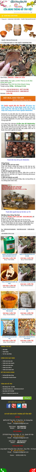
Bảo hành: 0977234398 (8, 391)
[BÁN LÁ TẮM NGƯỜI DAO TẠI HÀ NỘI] (26, 244)
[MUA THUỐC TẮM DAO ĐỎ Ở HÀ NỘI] (26, 299)
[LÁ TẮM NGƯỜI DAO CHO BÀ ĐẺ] (26, 272)
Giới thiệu (5, 349)
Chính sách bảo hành (8, 365)
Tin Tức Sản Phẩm (7, 354)
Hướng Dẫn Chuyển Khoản (9, 377)
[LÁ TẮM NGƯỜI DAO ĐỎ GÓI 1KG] (9, 327)
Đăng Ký (27, 398)
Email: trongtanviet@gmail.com (10, 393)
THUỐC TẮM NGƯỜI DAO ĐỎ (28, 19)
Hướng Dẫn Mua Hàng (8, 375)
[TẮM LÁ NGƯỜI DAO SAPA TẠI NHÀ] (9, 272)
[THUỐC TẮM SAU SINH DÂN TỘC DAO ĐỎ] (9, 299)
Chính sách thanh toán (8, 369)
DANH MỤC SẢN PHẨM (14, 19)
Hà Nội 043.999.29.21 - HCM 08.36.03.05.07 (13, 389)
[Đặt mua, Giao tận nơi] (32, 470)
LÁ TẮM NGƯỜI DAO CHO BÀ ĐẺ (27, 282)
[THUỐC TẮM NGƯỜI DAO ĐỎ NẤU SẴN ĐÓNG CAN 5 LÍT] (9, 244)
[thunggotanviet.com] (18, 29)
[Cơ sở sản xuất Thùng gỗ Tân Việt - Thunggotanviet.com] (18, 3)
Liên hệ (9, 93)
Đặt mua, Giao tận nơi (13, 98)
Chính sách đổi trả (7, 367)
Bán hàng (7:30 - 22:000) (9, 386)
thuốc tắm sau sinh (21, 229)
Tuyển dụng (5, 351)
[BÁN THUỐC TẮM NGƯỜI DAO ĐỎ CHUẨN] (26, 327)
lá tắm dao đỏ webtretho (9, 229)
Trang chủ (4, 19)
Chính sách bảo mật (7, 361)
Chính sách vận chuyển (8, 363)
